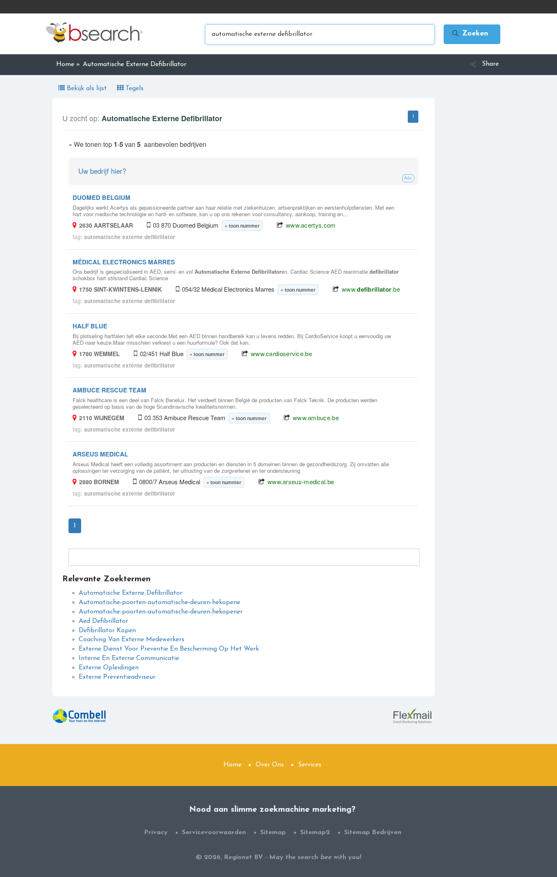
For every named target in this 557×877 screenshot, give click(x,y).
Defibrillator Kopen (107, 630)
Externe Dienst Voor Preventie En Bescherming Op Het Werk (169, 649)
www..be (371, 289)
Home (232, 765)
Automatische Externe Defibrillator (130, 593)
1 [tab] (413, 116)
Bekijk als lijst (87, 88)
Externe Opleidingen (109, 667)
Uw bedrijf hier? (102, 171)
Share (490, 64)
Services (309, 765)
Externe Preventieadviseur (117, 677)
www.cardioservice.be (281, 353)
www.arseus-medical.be (300, 481)
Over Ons (270, 765)
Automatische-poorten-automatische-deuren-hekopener (161, 612)
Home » (68, 64)
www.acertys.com (311, 225)
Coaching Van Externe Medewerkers (131, 639)
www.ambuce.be (316, 417)
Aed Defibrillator (103, 621)
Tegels (134, 88)
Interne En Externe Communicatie (129, 658)
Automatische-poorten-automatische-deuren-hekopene (159, 602)
